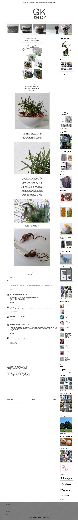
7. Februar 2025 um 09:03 (18, 284)
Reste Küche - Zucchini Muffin (68, 322)
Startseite (24, 2)
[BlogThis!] (11, 277)
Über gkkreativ (29, 2)
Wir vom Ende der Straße (15, 324)
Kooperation (53, 2)
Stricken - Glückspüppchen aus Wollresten (68, 316)
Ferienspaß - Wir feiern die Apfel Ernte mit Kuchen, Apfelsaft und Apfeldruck (68, 335)
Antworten (12, 290)
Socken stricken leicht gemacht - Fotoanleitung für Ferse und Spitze (68, 347)
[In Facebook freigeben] (13, 277)
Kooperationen (8, 511)
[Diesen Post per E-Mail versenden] (10, 277)
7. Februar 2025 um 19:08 (25, 324)
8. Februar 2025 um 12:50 (17, 337)
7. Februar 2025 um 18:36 (20, 316)
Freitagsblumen (68, 351)
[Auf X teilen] (12, 277)
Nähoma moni (12, 316)
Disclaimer (40, 2)
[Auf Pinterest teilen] (14, 277)
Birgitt (11, 337)
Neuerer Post (9, 399)
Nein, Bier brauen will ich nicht (68, 304)
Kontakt (49, 2)
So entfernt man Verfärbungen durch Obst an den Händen (68, 341)
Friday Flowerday (33, 274)
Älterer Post (54, 399)
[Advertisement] (32, 389)
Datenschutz (44, 2)
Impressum (35, 2)
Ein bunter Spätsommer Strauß (67, 310)
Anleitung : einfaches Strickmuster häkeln (67, 359)
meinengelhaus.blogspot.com (16, 294)
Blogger (48, 517)
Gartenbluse (67, 327)
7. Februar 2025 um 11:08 (26, 294)
